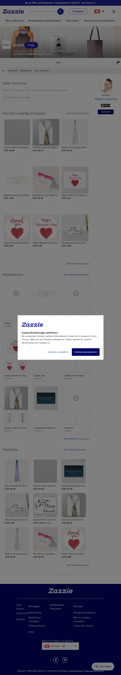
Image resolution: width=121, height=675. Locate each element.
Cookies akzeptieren (85, 352)
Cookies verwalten (58, 352)
